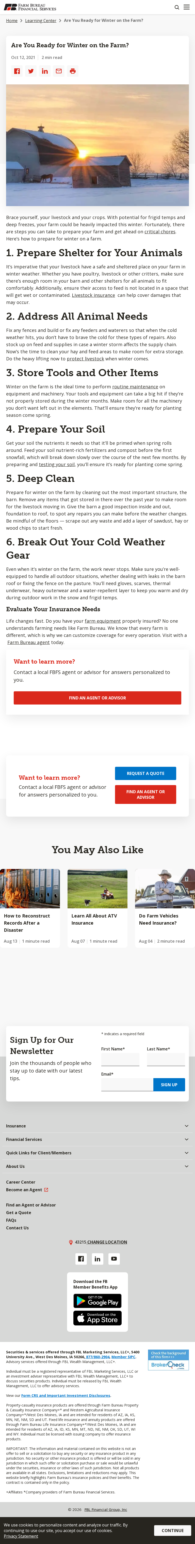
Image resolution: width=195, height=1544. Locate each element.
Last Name (158, 1049)
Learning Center (40, 20)
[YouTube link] (114, 1259)
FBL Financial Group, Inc (106, 1509)
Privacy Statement (21, 1536)
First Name (113, 1049)
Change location (106, 1242)
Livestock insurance (93, 295)
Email (107, 1074)
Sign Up (169, 1085)
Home (12, 20)
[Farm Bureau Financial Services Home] (30, 7)
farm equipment (103, 621)
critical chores (159, 231)
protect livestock (85, 359)
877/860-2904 (97, 1356)
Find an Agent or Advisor (97, 698)
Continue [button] (173, 1530)
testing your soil (57, 464)
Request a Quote (145, 773)
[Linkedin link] (97, 1259)
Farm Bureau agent (28, 642)
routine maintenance (135, 387)
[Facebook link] (81, 1259)
